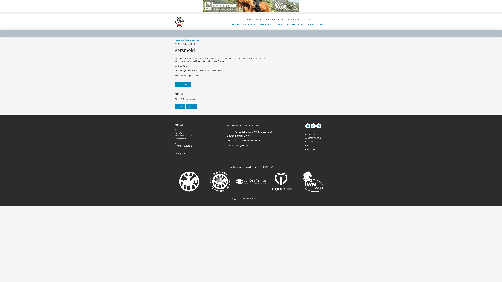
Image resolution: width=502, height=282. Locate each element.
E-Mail (180, 107)
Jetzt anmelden (183, 85)
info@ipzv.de (180, 153)
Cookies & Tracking (313, 138)
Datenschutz (311, 134)
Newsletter (310, 149)
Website (192, 107)
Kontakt (308, 146)
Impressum (309, 142)
